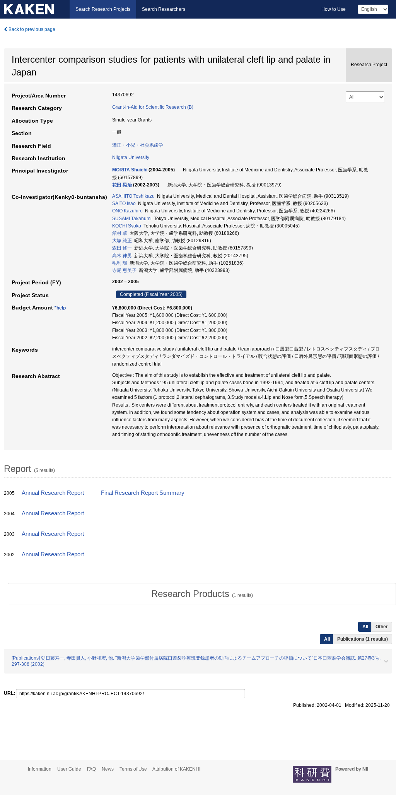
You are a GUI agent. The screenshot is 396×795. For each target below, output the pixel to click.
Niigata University (130, 157)
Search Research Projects (102, 9)
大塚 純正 (122, 240)
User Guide (69, 769)
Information (39, 769)
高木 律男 (122, 255)
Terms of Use (133, 769)
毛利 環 (119, 263)
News (108, 769)
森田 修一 (122, 248)
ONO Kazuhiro (127, 211)
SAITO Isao (124, 203)
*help (60, 308)
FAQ (91, 769)
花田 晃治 (122, 185)
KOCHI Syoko (126, 226)
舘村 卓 (119, 233)
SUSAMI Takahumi (132, 218)
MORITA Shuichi (129, 170)
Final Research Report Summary (142, 493)
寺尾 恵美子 (124, 270)
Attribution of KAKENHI (176, 769)
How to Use (333, 9)
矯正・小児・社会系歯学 (137, 145)
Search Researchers (163, 9)
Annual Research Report (53, 493)
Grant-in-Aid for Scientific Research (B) (152, 107)
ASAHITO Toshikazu (133, 196)
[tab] (202, 594)
